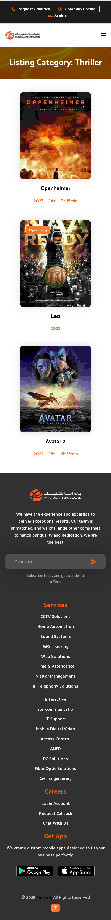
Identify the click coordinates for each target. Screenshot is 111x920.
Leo (55, 316)
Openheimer (55, 188)
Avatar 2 (55, 441)
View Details (55, 126)
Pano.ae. (44, 897)
